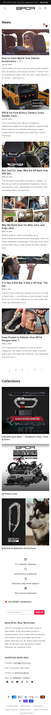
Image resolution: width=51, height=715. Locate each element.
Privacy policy (38, 706)
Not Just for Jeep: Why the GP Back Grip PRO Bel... (25, 172)
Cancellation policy (27, 713)
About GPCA (10, 623)
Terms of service (11, 709)
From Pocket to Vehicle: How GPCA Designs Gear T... (22, 339)
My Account (29, 623)
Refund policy (26, 706)
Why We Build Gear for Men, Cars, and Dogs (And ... (23, 227)
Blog (20, 623)
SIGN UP (39, 612)
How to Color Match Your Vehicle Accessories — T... (20, 60)
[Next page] (41, 369)
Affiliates (17, 678)
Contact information (40, 709)
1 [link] (9, 370)
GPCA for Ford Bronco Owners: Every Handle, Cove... (23, 114)
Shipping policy (25, 709)
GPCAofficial (23, 673)
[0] (46, 26)
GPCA (16, 706)
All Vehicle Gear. (10, 494)
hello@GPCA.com (22, 663)
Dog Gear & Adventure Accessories (19, 548)
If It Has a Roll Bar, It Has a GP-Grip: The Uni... (25, 284)
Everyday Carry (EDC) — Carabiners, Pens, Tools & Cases (25, 438)
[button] (4, 8)
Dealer (26, 678)
